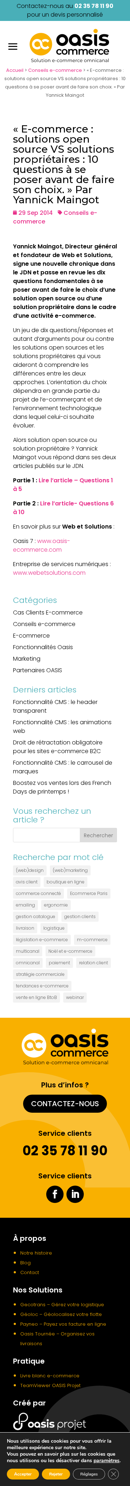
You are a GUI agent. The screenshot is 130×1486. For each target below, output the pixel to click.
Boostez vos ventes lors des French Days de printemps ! (62, 787)
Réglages (89, 1474)
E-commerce (31, 635)
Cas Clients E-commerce (48, 612)
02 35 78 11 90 (93, 6)
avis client (27, 882)
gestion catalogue (35, 916)
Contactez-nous (65, 1104)
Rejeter (56, 1474)
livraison (25, 928)
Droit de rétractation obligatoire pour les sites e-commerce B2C (58, 746)
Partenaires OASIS (37, 670)
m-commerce (92, 940)
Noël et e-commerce (70, 951)
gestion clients (80, 916)
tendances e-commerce (42, 986)
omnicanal (28, 963)
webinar (75, 997)
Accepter (23, 1474)
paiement (59, 963)
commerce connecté (38, 893)
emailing (25, 905)
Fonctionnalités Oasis (43, 647)
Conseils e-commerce (55, 70)
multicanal (27, 951)
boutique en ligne (65, 882)
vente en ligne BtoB (36, 997)
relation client (93, 963)
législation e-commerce (42, 940)
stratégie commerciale (40, 974)
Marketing (26, 659)
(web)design (30, 870)
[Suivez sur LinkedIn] (75, 1194)
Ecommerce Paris (89, 893)
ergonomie (56, 905)
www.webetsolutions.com (49, 573)
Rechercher (98, 835)
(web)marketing (70, 870)
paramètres (107, 1460)
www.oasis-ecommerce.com (41, 545)
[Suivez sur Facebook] (55, 1194)
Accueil (14, 70)
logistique (54, 928)
